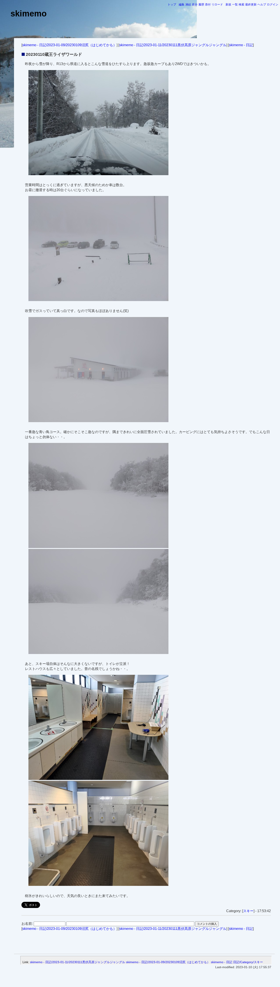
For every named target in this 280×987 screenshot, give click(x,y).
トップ (172, 4)
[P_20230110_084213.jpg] (98, 174)
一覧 (235, 4)
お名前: (27, 923)
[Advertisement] (144, 941)
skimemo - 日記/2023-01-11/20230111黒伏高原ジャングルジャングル (172, 45)
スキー (248, 911)
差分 (195, 4)
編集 (181, 4)
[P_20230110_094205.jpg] (98, 547)
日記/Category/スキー (248, 962)
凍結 (188, 4)
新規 (228, 4)
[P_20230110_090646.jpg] (98, 885)
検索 (241, 4)
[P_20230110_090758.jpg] (98, 421)
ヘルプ (261, 4)
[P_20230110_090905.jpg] (98, 300)
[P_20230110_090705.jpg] (98, 779)
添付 (208, 4)
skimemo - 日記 (241, 45)
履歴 (201, 4)
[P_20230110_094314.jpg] (98, 653)
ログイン (272, 4)
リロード (217, 4)
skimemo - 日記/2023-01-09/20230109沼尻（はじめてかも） (69, 45)
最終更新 (251, 4)
